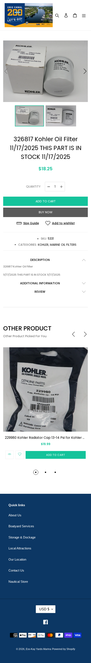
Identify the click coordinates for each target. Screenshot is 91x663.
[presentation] (73, 334)
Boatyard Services (21, 526)
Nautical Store (18, 581)
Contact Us (16, 570)
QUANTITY (33, 186)
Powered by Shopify (63, 649)
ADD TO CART (46, 201)
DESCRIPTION (40, 260)
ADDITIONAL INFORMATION (40, 283)
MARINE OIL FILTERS (63, 245)
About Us (14, 515)
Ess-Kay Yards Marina (38, 649)
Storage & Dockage (22, 537)
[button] (85, 71)
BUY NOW (45, 212)
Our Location (17, 559)
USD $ (44, 609)
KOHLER (43, 245)
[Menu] (83, 15)
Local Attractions (19, 548)
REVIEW (39, 292)
